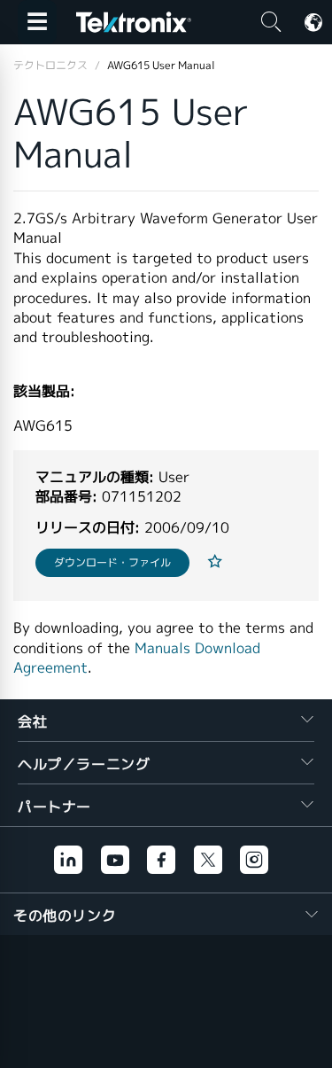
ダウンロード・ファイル (112, 562)
